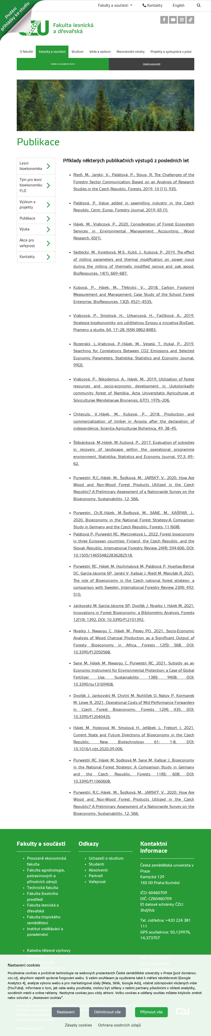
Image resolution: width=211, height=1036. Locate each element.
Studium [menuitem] (77, 52)
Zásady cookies (78, 1025)
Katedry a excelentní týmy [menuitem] (63, 64)
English (178, 5)
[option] (36, 166)
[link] (164, 20)
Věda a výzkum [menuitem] (100, 52)
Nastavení (66, 1012)
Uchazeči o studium (106, 858)
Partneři (96, 876)
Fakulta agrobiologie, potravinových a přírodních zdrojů (46, 876)
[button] (36, 166)
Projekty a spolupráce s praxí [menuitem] (171, 52)
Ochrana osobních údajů (119, 1025)
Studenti (96, 864)
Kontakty (154, 5)
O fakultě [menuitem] (26, 52)
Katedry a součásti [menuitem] (52, 52)
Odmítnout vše (107, 1012)
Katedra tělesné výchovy (49, 950)
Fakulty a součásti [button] (113, 5)
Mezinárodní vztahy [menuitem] (131, 52)
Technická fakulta (42, 888)
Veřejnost (97, 882)
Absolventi (98, 870)
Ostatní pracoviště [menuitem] (151, 64)
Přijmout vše (151, 1012)
